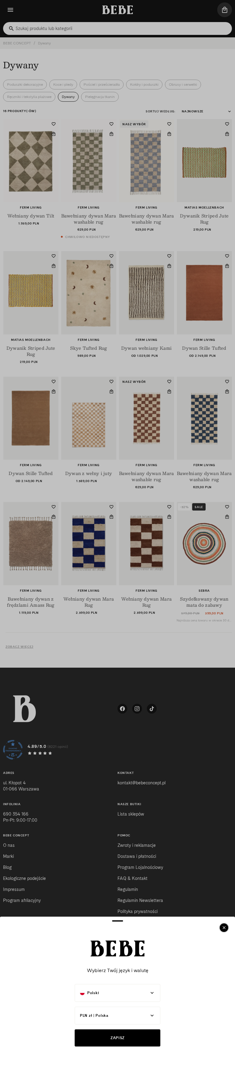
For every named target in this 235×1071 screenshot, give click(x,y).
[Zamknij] (224, 928)
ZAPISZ (117, 1037)
